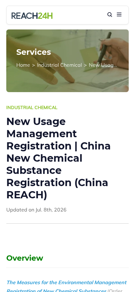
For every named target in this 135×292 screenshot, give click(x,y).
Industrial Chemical (59, 65)
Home (23, 65)
